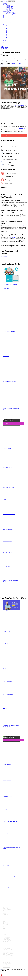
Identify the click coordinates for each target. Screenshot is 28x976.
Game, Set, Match (7, 394)
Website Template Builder (19, 105)
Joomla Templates (9, 9)
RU (6, 35)
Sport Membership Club (8, 529)
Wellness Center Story (7, 297)
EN (6, 25)
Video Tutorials (8, 19)
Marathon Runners (7, 764)
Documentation (8, 20)
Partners (4, 911)
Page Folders (12, 237)
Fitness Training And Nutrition (9, 381)
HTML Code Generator (8, 955)
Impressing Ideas (6, 610)
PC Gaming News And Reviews (10, 833)
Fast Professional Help (7, 681)
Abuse (4, 913)
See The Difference (7, 865)
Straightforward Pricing (8, 552)
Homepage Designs (7, 965)
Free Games (5, 809)
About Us (5, 910)
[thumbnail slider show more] (1, 257)
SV (6, 38)
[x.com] (1, 973)
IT (6, 30)
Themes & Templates (7, 931)
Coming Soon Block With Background (11, 614)
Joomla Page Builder (9, 14)
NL (6, 27)
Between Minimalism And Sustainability (11, 655)
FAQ (4, 921)
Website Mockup (6, 967)
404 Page (5, 708)
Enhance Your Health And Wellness (10, 821)
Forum (4, 926)
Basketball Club (6, 566)
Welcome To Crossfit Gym (8, 487)
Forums (4, 16)
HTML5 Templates (7, 940)
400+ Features (5, 4)
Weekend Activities (7, 448)
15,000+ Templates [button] (6, 5)
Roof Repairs (6, 668)
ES (6, 31)
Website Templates (9, 6)
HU (6, 39)
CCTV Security (6, 631)
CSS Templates (6, 938)
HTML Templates (9, 10)
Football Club (6, 356)
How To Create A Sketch (8, 643)
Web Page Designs (7, 963)
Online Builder (5, 142)
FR (6, 28)
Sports (19, 63)
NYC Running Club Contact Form (10, 284)
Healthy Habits (6, 288)
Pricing (4, 15)
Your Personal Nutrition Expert (9, 876)
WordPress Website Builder (11, 13)
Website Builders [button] (6, 11)
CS (6, 37)
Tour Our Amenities (7, 312)
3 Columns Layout (7, 368)
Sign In (4, 40)
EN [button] (4, 24)
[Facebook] (1, 969)
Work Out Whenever (7, 541)
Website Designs (9, 7)
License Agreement (7, 909)
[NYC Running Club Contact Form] (11, 283)
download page (22, 128)
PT (6, 33)
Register (5, 42)
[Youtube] (1, 971)
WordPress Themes (9, 8)
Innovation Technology (8, 694)
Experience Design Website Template (10, 887)
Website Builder (6, 948)
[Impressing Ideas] (11, 609)
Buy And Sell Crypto (7, 796)
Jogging (4, 499)
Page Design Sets (22, 225)
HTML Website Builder (10, 12)
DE (6, 26)
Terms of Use (6, 907)
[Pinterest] (1, 975)
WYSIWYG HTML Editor (8, 953)
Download (5, 3)
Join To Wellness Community (9, 514)
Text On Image (14, 63)
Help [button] (4, 18)
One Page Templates (7, 941)
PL (6, 32)
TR (6, 34)
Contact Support (6, 914)
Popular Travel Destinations (9, 331)
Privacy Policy (6, 908)
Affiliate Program (6, 924)
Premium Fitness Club (7, 467)
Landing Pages (6, 964)
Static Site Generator (7, 954)
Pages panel (6, 212)
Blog (4, 17)
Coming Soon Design (7, 780)
